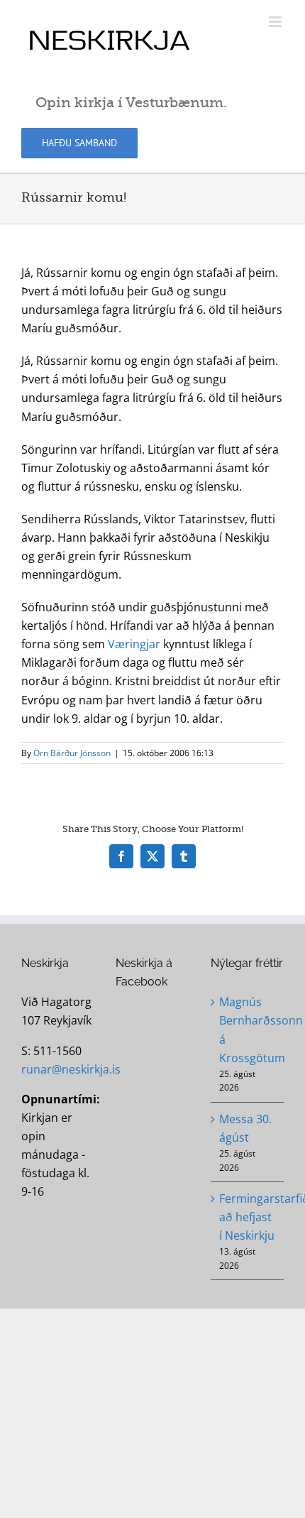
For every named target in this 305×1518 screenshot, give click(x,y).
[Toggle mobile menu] (276, 21)
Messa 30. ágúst (245, 1128)
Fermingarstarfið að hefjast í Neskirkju (248, 1217)
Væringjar (134, 644)
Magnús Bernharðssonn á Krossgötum (248, 1029)
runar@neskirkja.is (71, 1069)
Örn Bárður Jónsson (72, 753)
